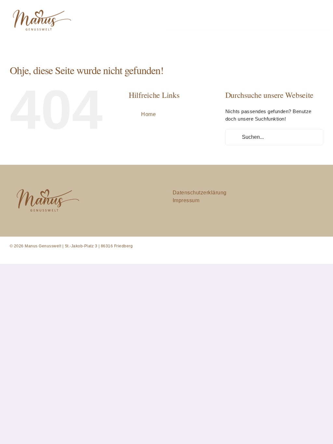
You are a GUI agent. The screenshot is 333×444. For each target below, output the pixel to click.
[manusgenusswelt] (41, 7)
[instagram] (286, 201)
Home (148, 114)
